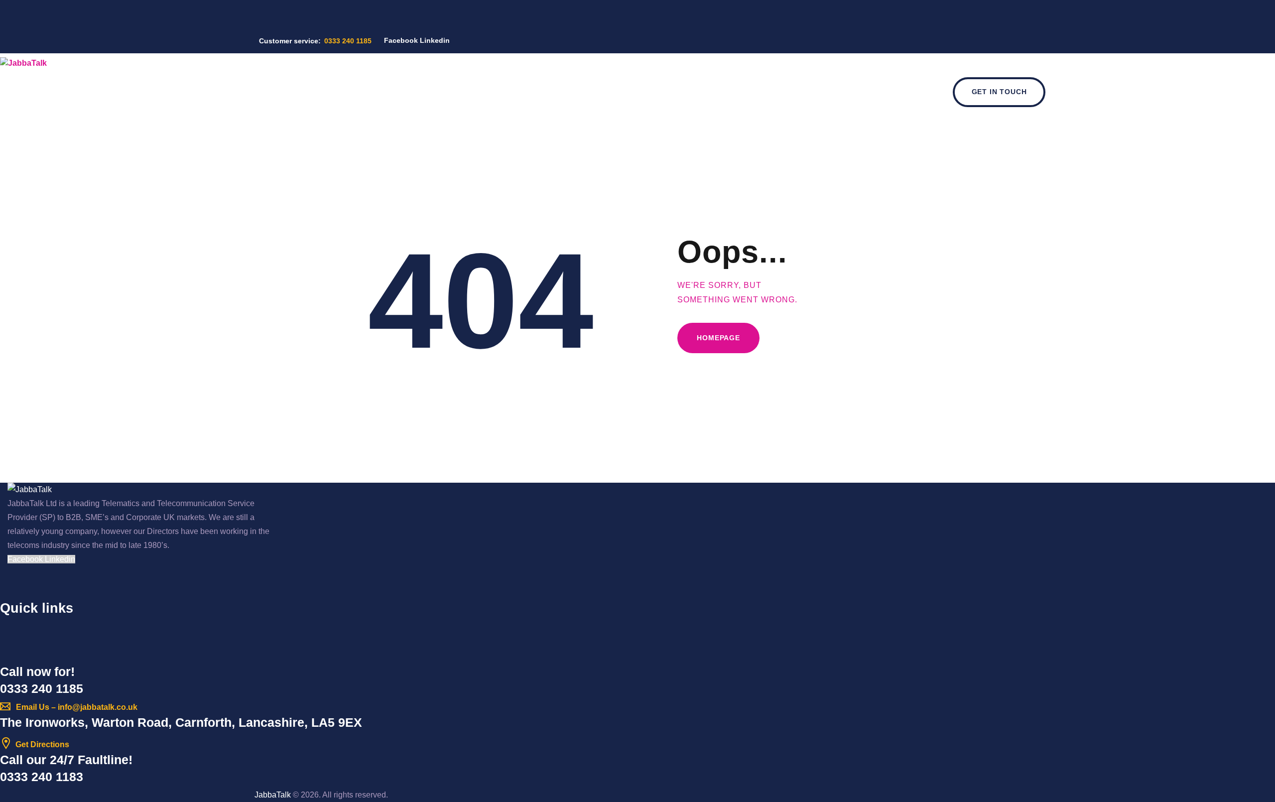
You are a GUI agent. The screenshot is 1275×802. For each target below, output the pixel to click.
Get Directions (42, 744)
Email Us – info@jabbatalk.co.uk (76, 707)
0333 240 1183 (41, 777)
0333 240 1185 (41, 688)
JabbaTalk (273, 795)
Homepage (718, 338)
